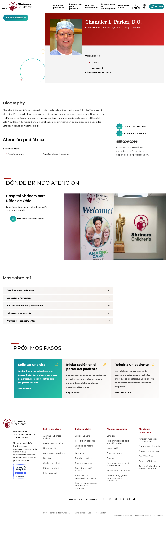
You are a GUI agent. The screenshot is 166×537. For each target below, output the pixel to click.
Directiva (47, 458)
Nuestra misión (50, 448)
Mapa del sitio (102, 513)
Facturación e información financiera (85, 476)
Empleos (111, 436)
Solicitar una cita (82, 436)
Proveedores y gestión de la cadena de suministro (117, 478)
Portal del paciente (84, 458)
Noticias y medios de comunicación (148, 440)
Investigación (113, 448)
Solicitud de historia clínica (84, 447)
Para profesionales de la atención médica (118, 442)
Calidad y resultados (52, 463)
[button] (136, 7)
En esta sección (14, 17)
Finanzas (111, 458)
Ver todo (96, 68)
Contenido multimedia (149, 446)
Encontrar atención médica (84, 469)
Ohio (94, 62)
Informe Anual (50, 473)
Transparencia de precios (118, 470)
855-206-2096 (127, 141)
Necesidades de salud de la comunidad (118, 464)
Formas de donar (115, 453)
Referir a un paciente (85, 441)
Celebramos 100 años (53, 443)
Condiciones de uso (82, 513)
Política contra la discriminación (56, 513)
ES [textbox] (144, 8)
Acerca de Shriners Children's (52, 437)
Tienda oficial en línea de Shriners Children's (150, 467)
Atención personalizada (54, 453)
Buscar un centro (83, 463)
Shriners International (149, 451)
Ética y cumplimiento (53, 468)
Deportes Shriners (147, 461)
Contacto (79, 453)
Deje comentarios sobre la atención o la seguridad (86, 485)
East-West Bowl (146, 456)
